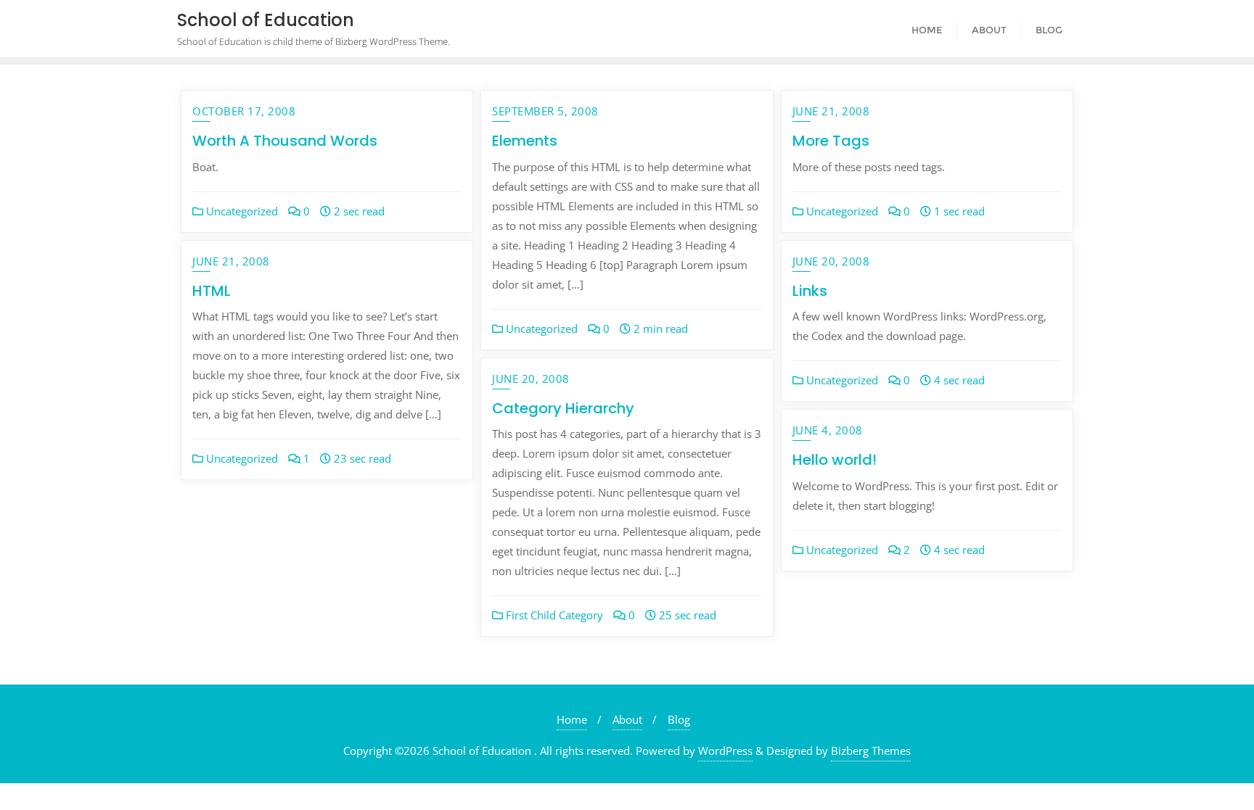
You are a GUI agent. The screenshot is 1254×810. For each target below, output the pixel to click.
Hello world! (834, 460)
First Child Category (553, 615)
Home (572, 719)
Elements (524, 141)
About (627, 719)
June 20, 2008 (831, 261)
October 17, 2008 (243, 111)
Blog (679, 719)
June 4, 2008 (827, 430)
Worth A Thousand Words (284, 141)
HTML (211, 291)
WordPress (725, 750)
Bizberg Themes (871, 750)
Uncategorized (240, 211)
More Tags (830, 141)
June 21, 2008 (831, 111)
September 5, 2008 (545, 111)
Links (809, 291)
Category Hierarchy (563, 408)
